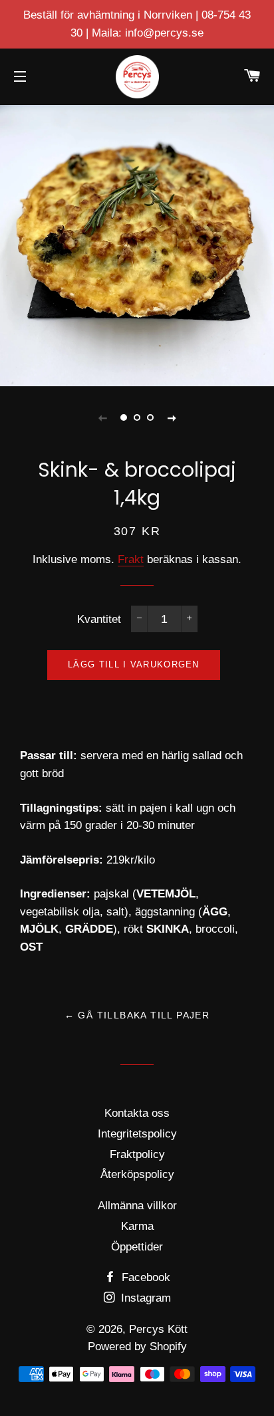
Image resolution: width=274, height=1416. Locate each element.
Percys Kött (158, 1329)
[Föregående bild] (102, 417)
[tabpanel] (137, 244)
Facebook (144, 1277)
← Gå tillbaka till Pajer (137, 1015)
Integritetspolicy (137, 1133)
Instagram (144, 1298)
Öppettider (137, 1246)
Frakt (131, 559)
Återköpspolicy (137, 1174)
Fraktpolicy (137, 1154)
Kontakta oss (137, 1113)
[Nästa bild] (171, 417)
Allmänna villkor (137, 1205)
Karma (137, 1226)
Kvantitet (99, 619)
